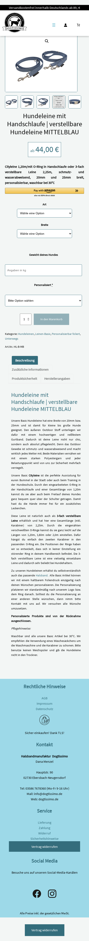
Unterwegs (11, 338)
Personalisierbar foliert (66, 334)
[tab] (25, 360)
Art (44, 204)
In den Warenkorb (51, 319)
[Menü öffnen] (53, 25)
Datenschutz (44, 709)
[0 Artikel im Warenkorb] (78, 25)
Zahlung (44, 828)
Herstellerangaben (57, 378)
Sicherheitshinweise (44, 838)
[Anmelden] (65, 25)
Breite (44, 225)
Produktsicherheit (24, 378)
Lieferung (44, 822)
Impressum (44, 703)
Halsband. (42, 575)
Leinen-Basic (43, 334)
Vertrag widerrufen (44, 847)
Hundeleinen (26, 334)
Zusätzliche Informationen (30, 369)
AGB (44, 698)
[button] (47, 41)
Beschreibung (25, 360)
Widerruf (44, 833)
